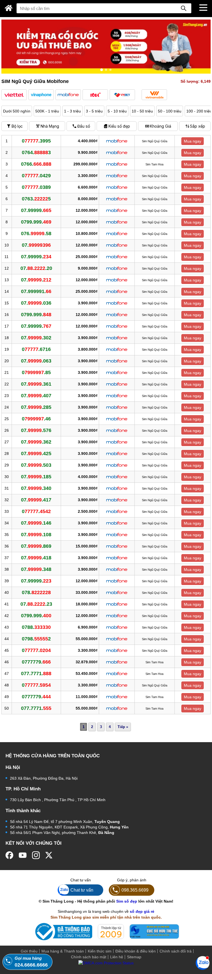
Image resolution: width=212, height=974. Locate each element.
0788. (36, 627)
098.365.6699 (135, 889)
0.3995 (36, 141)
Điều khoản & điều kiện (135, 951)
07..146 (36, 523)
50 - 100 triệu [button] (169, 111)
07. (36, 245)
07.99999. (36, 210)
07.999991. (36, 291)
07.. (36, 280)
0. (36, 511)
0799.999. (36, 222)
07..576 (36, 430)
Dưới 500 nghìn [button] (16, 111)
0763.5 (36, 199)
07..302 (36, 337)
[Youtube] (22, 855)
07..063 (36, 361)
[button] (14, 94)
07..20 (36, 268)
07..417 (36, 500)
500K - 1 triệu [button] (47, 111)
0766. (36, 164)
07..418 (36, 557)
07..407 (36, 395)
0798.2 (36, 639)
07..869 (36, 546)
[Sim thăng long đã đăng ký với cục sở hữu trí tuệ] (154, 931)
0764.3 (36, 152)
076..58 (36, 233)
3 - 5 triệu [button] (94, 111)
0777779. (36, 662)
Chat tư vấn (81, 889)
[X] (49, 855)
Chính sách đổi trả (176, 951)
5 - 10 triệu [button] (117, 111)
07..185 (36, 476)
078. (36, 592)
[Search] (183, 8)
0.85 (36, 372)
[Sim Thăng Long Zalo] (203, 962)
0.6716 (36, 349)
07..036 (36, 303)
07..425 (36, 453)
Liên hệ (116, 957)
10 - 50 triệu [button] (142, 111)
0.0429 (36, 175)
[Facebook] (9, 855)
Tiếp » (123, 727)
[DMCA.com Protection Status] (106, 965)
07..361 (36, 384)
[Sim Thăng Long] (8, 8)
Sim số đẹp (126, 901)
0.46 (36, 419)
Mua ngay (192, 141)
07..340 (36, 488)
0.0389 (36, 187)
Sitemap (134, 957)
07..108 (36, 534)
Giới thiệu (29, 951)
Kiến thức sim (100, 951)
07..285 (36, 407)
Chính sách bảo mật (88, 957)
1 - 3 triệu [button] (72, 111)
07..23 (36, 604)
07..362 (36, 442)
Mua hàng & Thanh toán (62, 951)
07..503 (36, 465)
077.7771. (36, 673)
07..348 (36, 569)
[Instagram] (36, 855)
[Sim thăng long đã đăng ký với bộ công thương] (62, 932)
